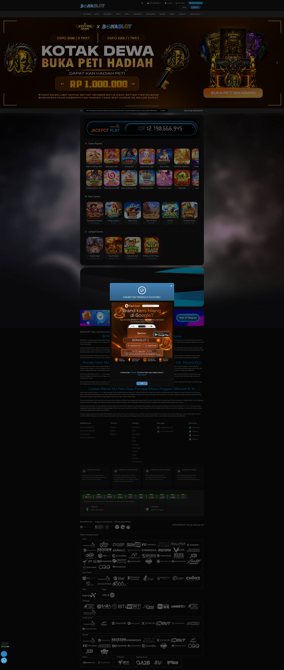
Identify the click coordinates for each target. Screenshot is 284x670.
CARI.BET (133, 372)
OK (142, 383)
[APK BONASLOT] (3, 654)
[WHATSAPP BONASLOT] (3, 660)
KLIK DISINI (142, 375)
